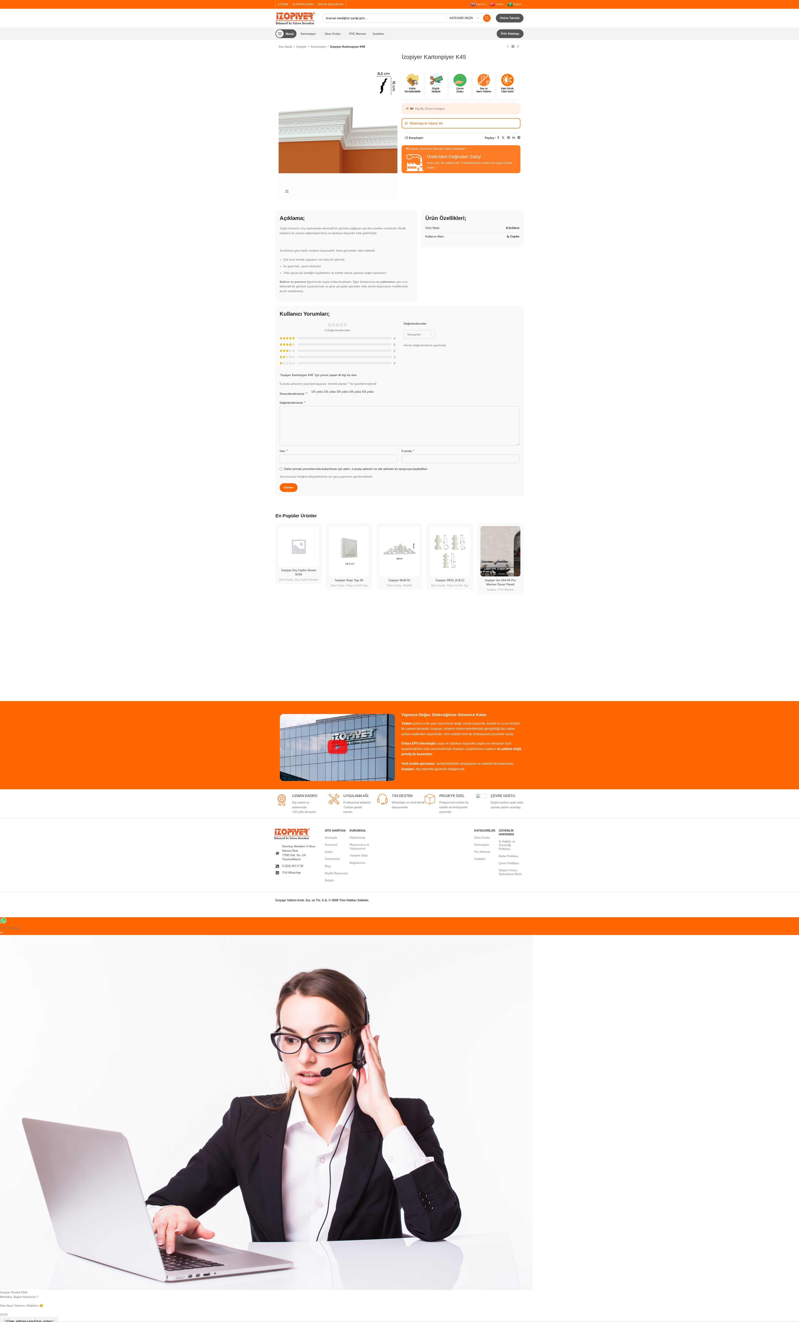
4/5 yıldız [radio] (355, 391)
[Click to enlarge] (287, 191)
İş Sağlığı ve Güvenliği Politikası (507, 845)
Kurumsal (331, 844)
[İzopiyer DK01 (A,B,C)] (450, 551)
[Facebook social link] (498, 137)
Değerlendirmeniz (292, 402)
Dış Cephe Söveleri (306, 579)
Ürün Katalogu (510, 33)
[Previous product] (507, 46)
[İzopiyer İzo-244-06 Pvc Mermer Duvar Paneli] (500, 551)
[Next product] (517, 46)
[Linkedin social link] (513, 137)
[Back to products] (512, 46)
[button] (337, 747)
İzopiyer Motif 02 (399, 580)
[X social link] (503, 137)
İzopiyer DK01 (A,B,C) (449, 580)
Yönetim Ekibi (358, 855)
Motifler (407, 585)
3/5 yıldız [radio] (343, 391)
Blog (328, 866)
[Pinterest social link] (508, 137)
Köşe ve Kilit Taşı (357, 585)
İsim (284, 451)
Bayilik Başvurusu (336, 873)
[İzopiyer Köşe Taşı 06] (349, 551)
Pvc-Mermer (482, 851)
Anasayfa (331, 837)
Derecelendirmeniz (293, 393)
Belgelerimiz (358, 862)
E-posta (408, 451)
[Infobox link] (299, 804)
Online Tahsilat (509, 18)
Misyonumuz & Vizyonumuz (359, 846)
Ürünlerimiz (332, 858)
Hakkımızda (357, 837)
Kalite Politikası (509, 856)
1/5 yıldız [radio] (317, 391)
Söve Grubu (286, 579)
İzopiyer (301, 46)
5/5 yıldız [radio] (368, 391)
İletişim (329, 880)
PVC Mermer (506, 589)
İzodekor (480, 858)
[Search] (487, 18)
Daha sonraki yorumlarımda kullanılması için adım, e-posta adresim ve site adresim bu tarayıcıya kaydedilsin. (356, 468)
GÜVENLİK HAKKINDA (506, 832)
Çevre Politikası (509, 863)
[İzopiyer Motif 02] (399, 551)
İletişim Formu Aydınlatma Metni (510, 872)
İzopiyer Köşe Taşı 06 (349, 580)
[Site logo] (296, 18)
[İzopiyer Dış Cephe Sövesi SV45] (299, 546)
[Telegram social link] (519, 137)
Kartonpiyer (318, 46)
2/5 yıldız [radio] (330, 391)
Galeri (329, 851)
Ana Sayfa (285, 46)
